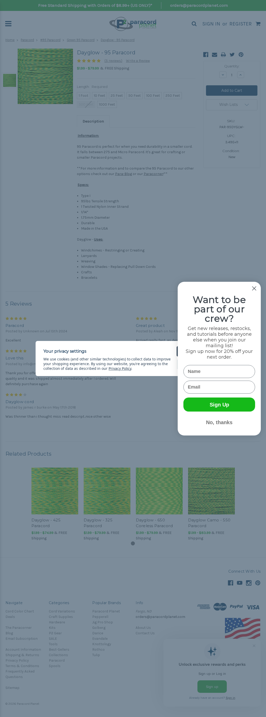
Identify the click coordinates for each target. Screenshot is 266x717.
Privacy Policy (120, 368)
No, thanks (219, 422)
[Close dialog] (254, 288)
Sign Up (219, 404)
